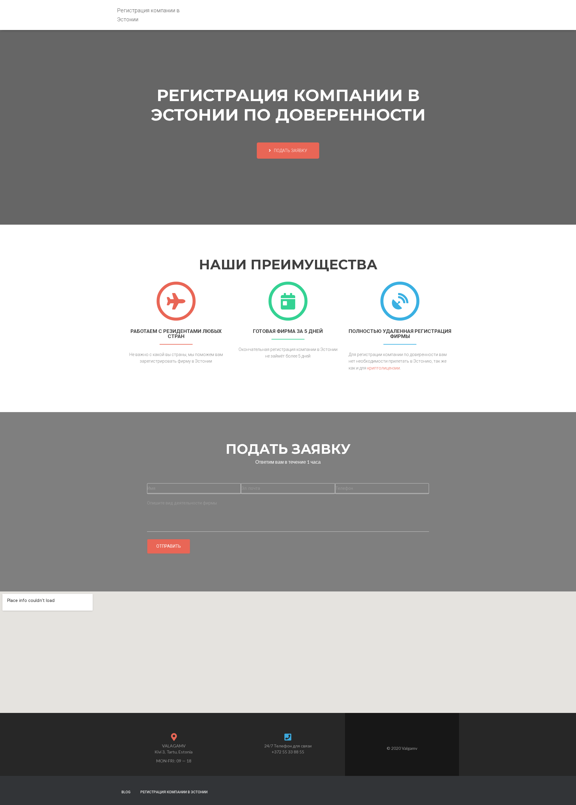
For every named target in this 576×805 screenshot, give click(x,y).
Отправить (168, 546)
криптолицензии (383, 368)
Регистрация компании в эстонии (174, 792)
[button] (288, 150)
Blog (126, 792)
